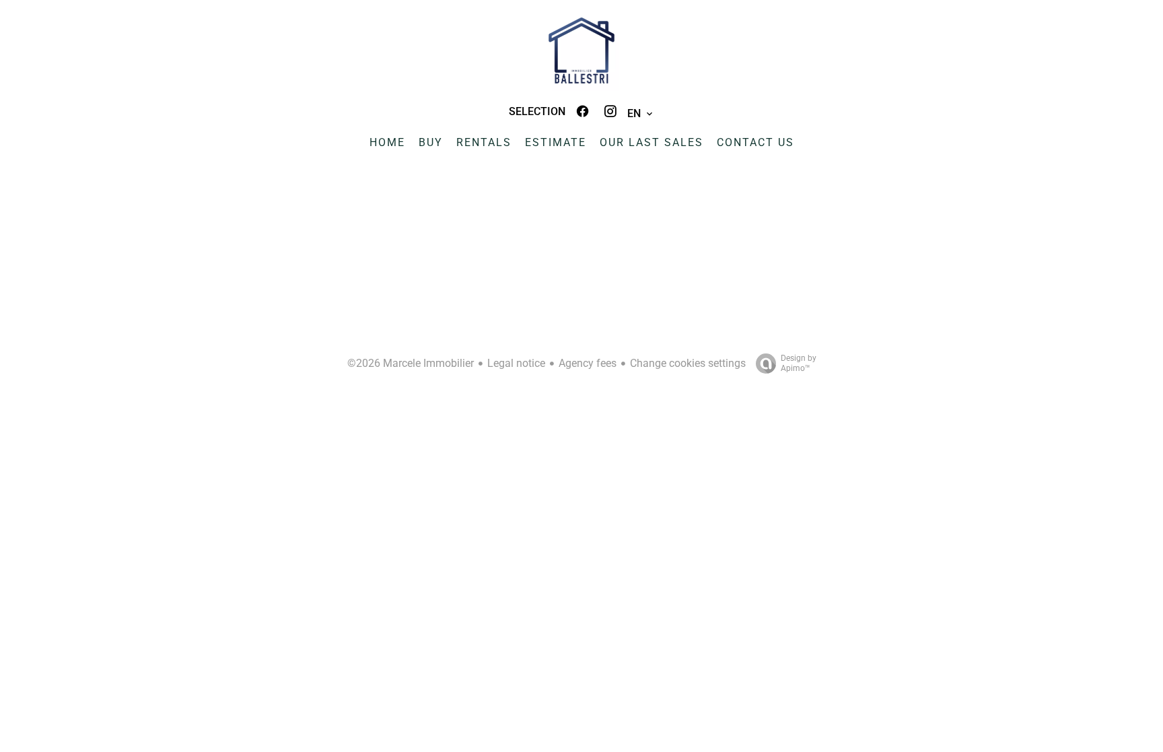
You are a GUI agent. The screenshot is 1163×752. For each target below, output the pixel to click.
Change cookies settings (688, 363)
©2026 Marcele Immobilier (410, 363)
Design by (798, 363)
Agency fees (587, 363)
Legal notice (516, 363)
